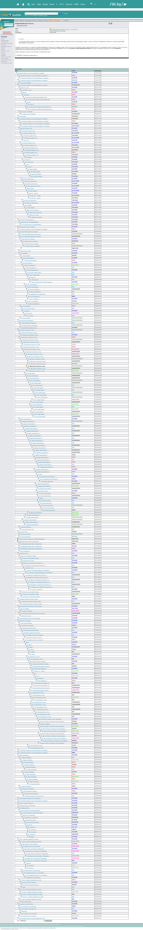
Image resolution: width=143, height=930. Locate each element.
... (22, 248)
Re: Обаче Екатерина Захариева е (28, 323)
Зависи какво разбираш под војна (38, 661)
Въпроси (40, 20)
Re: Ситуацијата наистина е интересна (34, 635)
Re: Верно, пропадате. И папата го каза (34, 796)
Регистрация (28, 20)
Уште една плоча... (23, 531)
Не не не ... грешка (33, 193)
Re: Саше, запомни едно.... (34, 275)
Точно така (26, 140)
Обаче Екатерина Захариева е (26, 320)
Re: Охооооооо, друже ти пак (28, 130)
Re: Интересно (30, 865)
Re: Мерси (29, 644)
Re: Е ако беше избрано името (34, 272)
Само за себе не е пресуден (28, 239)
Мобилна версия (38, 928)
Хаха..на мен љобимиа (25, 82)
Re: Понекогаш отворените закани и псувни (30, 601)
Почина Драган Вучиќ (24, 808)
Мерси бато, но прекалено (28, 815)
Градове (4, 55)
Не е (35, 673)
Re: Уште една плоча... (25, 534)
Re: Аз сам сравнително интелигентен (49, 479)
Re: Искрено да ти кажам (36, 217)
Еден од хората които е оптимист (27, 227)
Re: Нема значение (32, 191)
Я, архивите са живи (7, 63)
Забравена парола (7, 33)
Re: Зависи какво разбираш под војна (40, 664)
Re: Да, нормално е (42, 680)
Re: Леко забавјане (25, 255)
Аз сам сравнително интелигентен (47, 476)
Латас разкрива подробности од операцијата (30, 798)
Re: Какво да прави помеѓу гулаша (30, 630)
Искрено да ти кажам (34, 215)
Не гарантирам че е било (34, 656)
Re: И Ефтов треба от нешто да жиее (31, 846)
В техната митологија (42, 491)
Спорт (3, 52)
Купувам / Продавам (54, 20)
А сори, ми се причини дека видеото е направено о (38, 570)
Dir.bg (3, 38)
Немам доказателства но (28, 560)
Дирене (22, 20)
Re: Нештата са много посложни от (30, 884)
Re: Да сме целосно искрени (32, 822)
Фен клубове (5, 58)
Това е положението (25, 551)
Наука (3, 49)
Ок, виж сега (29, 824)
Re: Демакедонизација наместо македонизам (31, 543)
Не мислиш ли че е (29, 567)
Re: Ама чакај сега (34, 279)
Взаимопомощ (5, 40)
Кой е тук (35, 20)
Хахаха (41, 498)
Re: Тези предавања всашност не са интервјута (36, 875)
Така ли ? (29, 102)
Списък (46, 20)
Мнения (3, 48)
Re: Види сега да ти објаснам (35, 212)
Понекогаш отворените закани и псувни (28, 599)
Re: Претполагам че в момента (29, 791)
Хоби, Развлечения (6, 60)
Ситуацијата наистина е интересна (32, 632)
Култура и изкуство (6, 46)
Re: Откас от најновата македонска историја (30, 841)
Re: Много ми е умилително (30, 181)
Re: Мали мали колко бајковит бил (41, 683)
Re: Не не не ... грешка (35, 195)
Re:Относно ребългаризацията (26, 219)
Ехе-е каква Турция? (30, 373)
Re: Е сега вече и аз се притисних (28, 906)
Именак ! (24, 92)
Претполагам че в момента (27, 788)
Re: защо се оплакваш (26, 611)
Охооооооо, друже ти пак (26, 128)
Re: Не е (37, 676)
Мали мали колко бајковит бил (39, 668)
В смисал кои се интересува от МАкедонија (34, 848)
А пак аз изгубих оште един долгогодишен (30, 810)
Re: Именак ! (26, 94)
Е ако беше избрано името (32, 270)
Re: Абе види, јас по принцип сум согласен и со (35, 565)
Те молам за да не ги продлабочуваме (29, 222)
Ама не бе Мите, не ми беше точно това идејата (50, 719)
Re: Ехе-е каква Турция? (32, 375)
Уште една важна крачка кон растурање (28, 231)
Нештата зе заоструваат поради (28, 555)
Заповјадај (31, 836)
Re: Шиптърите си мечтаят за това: (28, 332)
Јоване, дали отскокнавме (26, 111)
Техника (4, 54)
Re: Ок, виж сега (31, 827)
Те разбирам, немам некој (47, 481)
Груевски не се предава (24, 620)
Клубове (16, 20)
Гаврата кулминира (23, 755)
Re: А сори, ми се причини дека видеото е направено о (40, 572)
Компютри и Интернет (7, 43)
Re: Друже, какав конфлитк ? (28, 421)
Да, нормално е (40, 678)
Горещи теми (5, 41)
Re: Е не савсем (28, 313)
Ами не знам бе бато (26, 901)
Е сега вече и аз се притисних (26, 904)
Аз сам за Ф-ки (27, 159)
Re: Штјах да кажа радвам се (30, 260)
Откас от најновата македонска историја (28, 839)
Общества (4, 61)
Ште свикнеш (29, 157)
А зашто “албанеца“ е (34, 299)
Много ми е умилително (28, 179)
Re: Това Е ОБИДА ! (30, 207)
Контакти (4, 45)
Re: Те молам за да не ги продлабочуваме (31, 224)
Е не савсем (26, 311)
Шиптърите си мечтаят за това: (26, 330)
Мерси (27, 642)
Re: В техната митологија (45, 493)
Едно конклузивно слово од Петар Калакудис (29, 618)
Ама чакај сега (32, 277)
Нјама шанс (24, 911)
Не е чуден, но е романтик (36, 589)
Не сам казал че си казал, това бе (33, 637)
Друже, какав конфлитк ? (26, 419)
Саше (23, 887)
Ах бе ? (27, 164)
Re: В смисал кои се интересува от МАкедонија (36, 851)
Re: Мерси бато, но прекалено (31, 817)
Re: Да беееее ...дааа (26, 90)
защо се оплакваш (24, 608)
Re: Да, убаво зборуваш (34, 171)
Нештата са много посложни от (28, 882)
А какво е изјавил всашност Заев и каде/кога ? (42, 282)
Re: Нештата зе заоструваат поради (30, 558)
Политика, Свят (5, 51)
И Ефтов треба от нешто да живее (29, 844)
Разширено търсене (43, 15)
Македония (31, 23)
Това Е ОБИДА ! (28, 205)
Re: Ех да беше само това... (27, 529)
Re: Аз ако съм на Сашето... (29, 308)
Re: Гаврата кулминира (25, 757)
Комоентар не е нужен (25, 251)
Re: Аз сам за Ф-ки (29, 162)
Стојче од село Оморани (26, 623)
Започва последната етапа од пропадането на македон (31, 73)
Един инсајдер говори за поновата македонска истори (32, 918)
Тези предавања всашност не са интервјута (34, 872)
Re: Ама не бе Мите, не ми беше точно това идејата (52, 721)
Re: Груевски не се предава (26, 625)
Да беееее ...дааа (24, 87)
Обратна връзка (31, 928)
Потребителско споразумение (49, 928)
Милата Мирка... (23, 116)
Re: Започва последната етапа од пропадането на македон (33, 75)
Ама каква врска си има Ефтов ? (33, 877)
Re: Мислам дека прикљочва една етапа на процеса (32, 613)
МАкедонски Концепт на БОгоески (27, 805)
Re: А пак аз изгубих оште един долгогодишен (32, 812)
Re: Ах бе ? (29, 167)
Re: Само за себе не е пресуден (30, 241)
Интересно (28, 863)
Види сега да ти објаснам (33, 210)
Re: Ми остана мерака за (29, 265)
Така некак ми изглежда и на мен (29, 327)
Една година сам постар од (31, 183)
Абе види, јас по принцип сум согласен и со (32, 563)
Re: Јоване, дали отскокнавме (28, 114)
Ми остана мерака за (27, 263)
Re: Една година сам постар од (33, 186)
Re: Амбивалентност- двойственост (37, 294)
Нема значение (30, 188)
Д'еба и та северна (45, 724)
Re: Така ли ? (31, 104)
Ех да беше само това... (25, 527)
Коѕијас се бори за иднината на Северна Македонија (31, 539)
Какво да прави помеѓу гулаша (28, 628)
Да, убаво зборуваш (32, 169)
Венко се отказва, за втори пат (26, 803)
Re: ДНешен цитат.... (24, 553)
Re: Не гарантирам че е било (36, 659)
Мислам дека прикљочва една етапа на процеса (30, 606)
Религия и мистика (6, 57)
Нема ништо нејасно (26, 616)
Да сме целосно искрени (30, 820)
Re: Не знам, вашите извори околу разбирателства (38, 99)
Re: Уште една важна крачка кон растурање (30, 234)
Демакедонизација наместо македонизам (29, 541)
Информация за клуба (22, 25)
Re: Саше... (40, 474)
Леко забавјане (23, 253)
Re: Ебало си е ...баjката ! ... (39, 671)
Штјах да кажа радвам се (28, 258)
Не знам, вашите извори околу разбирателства (36, 97)
